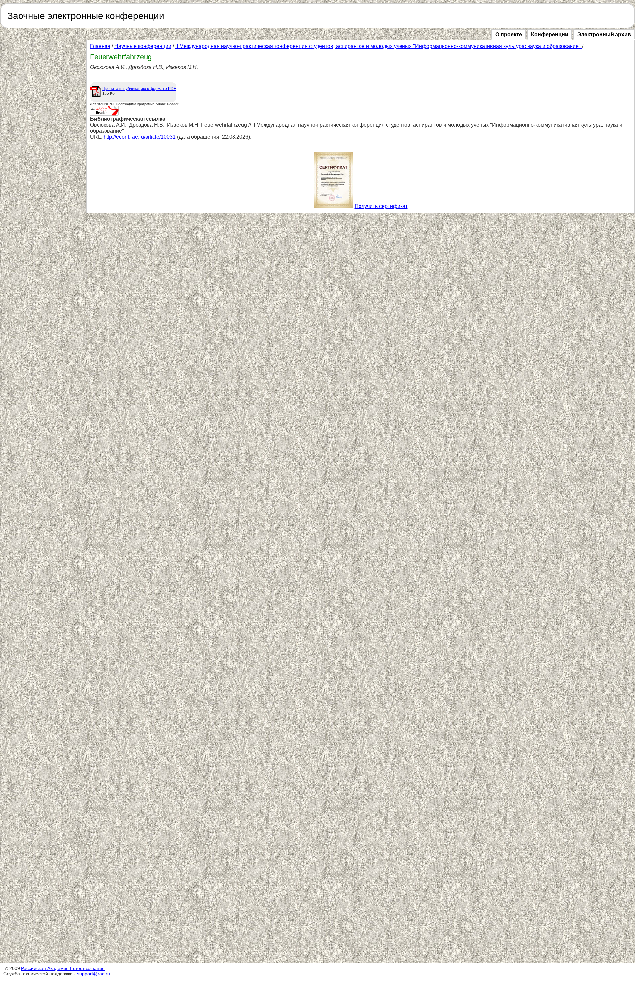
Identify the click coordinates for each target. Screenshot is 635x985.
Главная (100, 46)
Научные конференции (142, 46)
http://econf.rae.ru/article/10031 (140, 137)
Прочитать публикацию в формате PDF (139, 88)
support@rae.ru (93, 973)
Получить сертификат (381, 206)
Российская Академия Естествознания (63, 968)
